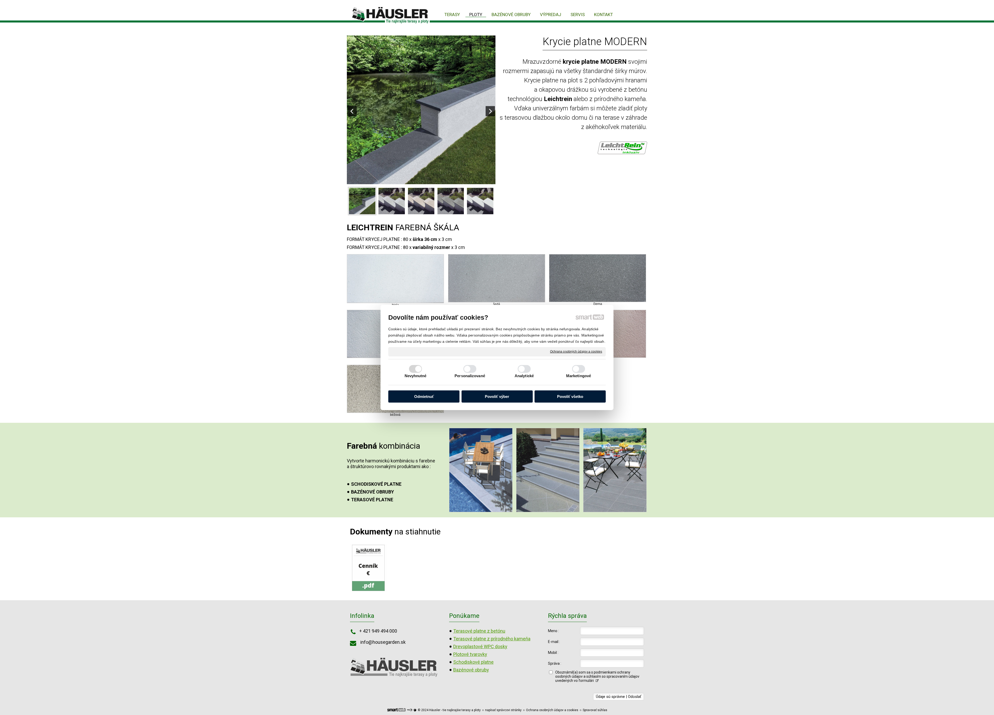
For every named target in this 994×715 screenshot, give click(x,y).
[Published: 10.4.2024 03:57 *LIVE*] (409, 710)
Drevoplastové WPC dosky (480, 646)
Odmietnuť (424, 396)
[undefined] (421, 110)
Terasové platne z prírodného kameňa (491, 638)
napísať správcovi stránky (503, 710)
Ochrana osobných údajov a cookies (576, 351)
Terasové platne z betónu (479, 631)
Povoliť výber (497, 396)
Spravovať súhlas (595, 710)
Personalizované (470, 376)
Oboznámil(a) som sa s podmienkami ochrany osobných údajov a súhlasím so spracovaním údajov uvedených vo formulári (597, 676)
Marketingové (578, 376)
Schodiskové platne (473, 662)
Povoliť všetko (570, 396)
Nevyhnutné (416, 376)
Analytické (524, 376)
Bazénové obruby (471, 670)
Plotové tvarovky (470, 654)
